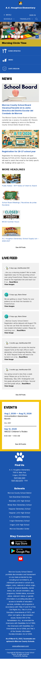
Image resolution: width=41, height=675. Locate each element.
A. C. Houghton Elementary (19, 517)
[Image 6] (19, 36)
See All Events (20, 444)
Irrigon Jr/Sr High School (19, 525)
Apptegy (25, 656)
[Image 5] (15, 36)
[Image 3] (9, 36)
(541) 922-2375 (17, 481)
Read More (13, 282)
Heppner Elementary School (19, 509)
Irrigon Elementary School (20, 521)
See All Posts (20, 247)
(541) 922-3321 (19, 478)
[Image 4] (12, 36)
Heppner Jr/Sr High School (19, 513)
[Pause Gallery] (37, 36)
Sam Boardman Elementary (19, 497)
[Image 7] (22, 36)
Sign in (32, 15)
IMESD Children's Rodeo (16, 431)
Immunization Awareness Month (16, 417)
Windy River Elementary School (20, 505)
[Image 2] (6, 36)
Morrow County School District (19, 493)
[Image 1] (3, 36)
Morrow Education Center (19, 529)
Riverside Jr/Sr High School (19, 501)
